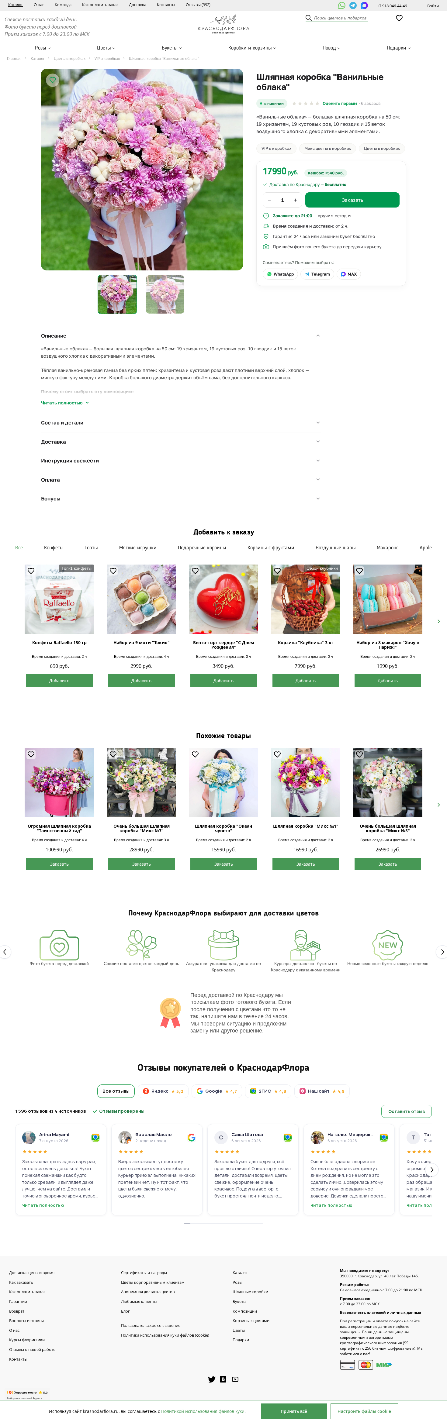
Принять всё (294, 1411)
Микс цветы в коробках (327, 148)
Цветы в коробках (382, 148)
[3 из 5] (305, 103)
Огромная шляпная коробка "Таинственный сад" (59, 828)
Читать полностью (62, 402)
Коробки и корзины (250, 48)
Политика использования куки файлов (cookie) (165, 1335)
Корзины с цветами (251, 1320)
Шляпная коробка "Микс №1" (305, 826)
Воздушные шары (336, 548)
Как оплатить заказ (100, 4)
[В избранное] (52, 80)
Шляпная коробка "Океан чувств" (223, 828)
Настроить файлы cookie (364, 1411)
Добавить (59, 680)
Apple (426, 548)
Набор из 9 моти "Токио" (141, 642)
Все (19, 548)
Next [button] (436, 620)
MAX (352, 274)
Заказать (59, 864)
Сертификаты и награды (144, 1272)
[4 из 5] (311, 103)
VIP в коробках (276, 148)
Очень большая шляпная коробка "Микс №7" (141, 828)
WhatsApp (284, 274)
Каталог (15, 4)
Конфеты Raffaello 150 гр (59, 642)
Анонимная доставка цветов (148, 1292)
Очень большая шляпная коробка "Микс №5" (388, 828)
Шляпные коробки (250, 1292)
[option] (142, 169)
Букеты (170, 48)
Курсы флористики (27, 1340)
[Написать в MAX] (364, 5)
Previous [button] (11, 620)
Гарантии (18, 1301)
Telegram (320, 274)
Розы (40, 48)
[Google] (192, 1138)
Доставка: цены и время (31, 1272)
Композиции (245, 1311)
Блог (125, 1311)
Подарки (396, 48)
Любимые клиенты (139, 1301)
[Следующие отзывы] (431, 1169)
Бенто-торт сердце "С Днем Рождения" (223, 645)
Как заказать (21, 1282)
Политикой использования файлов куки (202, 1411)
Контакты (166, 4)
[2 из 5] (300, 103)
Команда (63, 4)
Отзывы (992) (198, 4)
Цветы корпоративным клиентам (153, 1282)
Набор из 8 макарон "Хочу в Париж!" (387, 645)
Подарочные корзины (202, 548)
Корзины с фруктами (271, 548)
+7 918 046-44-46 (392, 6)
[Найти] (309, 18)
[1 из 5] (294, 103)
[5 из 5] (317, 103)
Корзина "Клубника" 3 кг (306, 642)
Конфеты (54, 548)
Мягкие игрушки (138, 548)
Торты (91, 548)
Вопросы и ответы (26, 1320)
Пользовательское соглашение (150, 1325)
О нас (39, 4)
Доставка (137, 4)
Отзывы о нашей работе (32, 1349)
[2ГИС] (95, 1138)
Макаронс (387, 548)
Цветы (104, 48)
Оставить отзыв (406, 1111)
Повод (329, 48)
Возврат (16, 1311)
